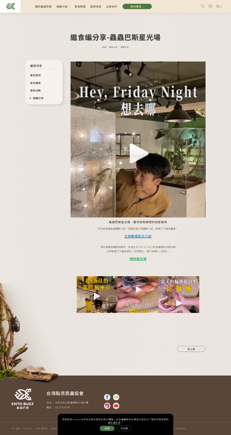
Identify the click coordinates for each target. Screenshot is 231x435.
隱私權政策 (114, 422)
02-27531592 (62, 407)
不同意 (124, 428)
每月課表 (35, 83)
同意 (107, 428)
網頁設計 (181, 428)
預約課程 (135, 6)
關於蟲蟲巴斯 (43, 6)
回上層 (191, 349)
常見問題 (80, 6)
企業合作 (111, 6)
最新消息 (95, 6)
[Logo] (10, 6)
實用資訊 (35, 75)
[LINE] (116, 397)
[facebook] (107, 397)
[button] (203, 6)
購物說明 (55, 428)
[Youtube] (116, 406)
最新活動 (35, 90)
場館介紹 (61, 6)
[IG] (107, 406)
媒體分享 (125, 47)
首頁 (104, 47)
